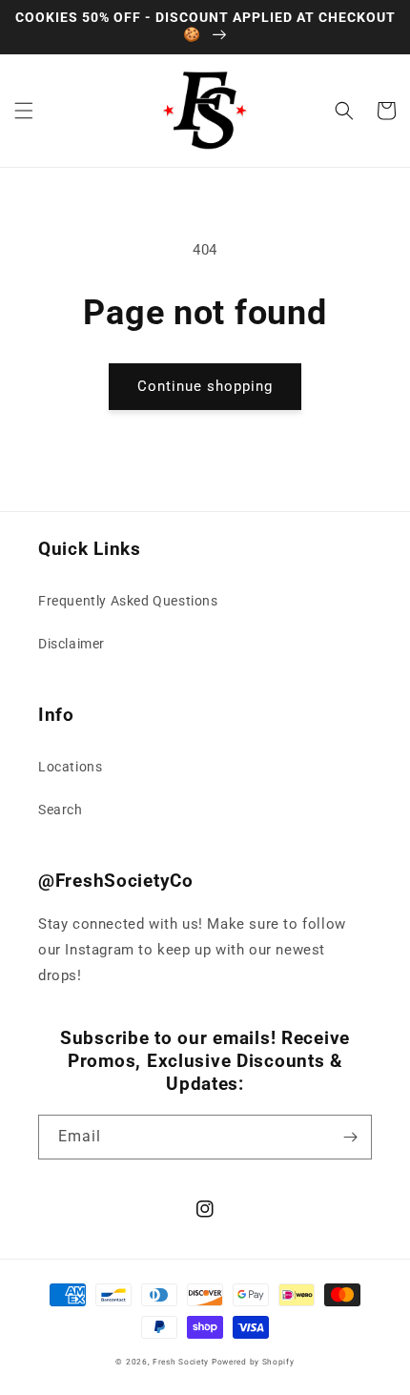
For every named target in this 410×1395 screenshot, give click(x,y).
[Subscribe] (350, 1137)
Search (60, 809)
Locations (70, 766)
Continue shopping (205, 386)
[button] (24, 111)
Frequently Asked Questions (128, 600)
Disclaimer (71, 643)
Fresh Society (181, 1361)
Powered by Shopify (253, 1361)
